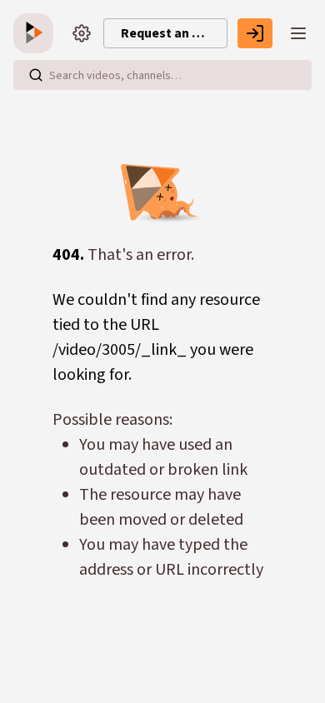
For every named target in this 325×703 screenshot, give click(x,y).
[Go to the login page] (255, 33)
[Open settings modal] (81, 33)
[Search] (35, 75)
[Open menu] (298, 33)
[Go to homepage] (36, 33)
